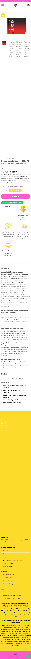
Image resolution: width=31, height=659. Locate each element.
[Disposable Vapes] (15, 5)
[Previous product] (5, 168)
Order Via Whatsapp (13, 202)
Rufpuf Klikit (10, 158)
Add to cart (15, 190)
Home (3, 158)
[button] (2, 5)
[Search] (28, 5)
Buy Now (15, 196)
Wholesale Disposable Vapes (12, 402)
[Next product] (2, 168)
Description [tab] (5, 265)
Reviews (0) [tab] (5, 268)
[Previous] (3, 25)
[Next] (27, 25)
